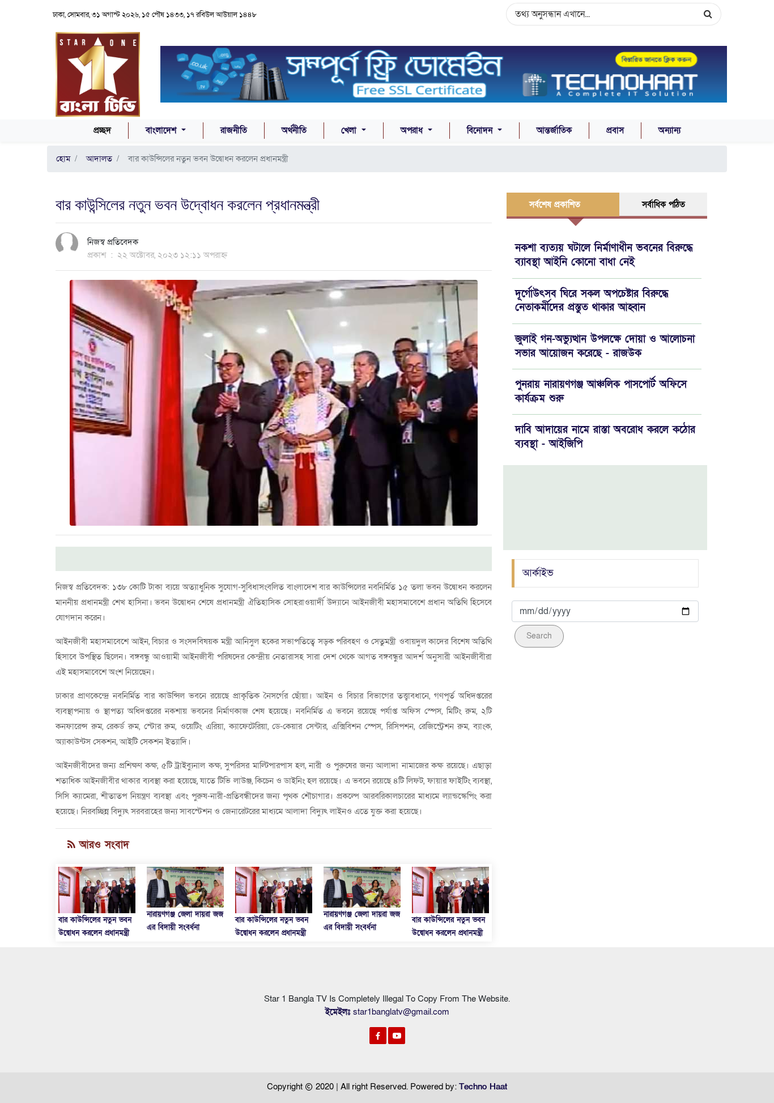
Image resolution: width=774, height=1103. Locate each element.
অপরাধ (413, 130)
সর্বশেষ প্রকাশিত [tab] (554, 204)
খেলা (350, 130)
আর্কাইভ (538, 573)
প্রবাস (615, 130)
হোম (63, 158)
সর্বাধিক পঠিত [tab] (663, 204)
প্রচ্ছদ (102, 130)
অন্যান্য (669, 130)
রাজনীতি (233, 130)
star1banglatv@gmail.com (401, 1011)
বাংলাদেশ (162, 130)
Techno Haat (483, 1086)
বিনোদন (481, 130)
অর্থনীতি (294, 130)
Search (539, 636)
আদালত (97, 158)
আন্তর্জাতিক (554, 130)
